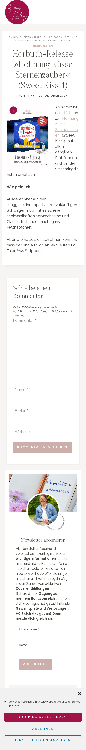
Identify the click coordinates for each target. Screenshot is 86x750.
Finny (30, 95)
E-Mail (21, 410)
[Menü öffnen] (77, 12)
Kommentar (24, 320)
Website (22, 431)
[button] (80, 694)
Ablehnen (43, 729)
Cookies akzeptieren (43, 717)
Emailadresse (29, 629)
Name (21, 389)
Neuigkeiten (43, 45)
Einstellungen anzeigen (43, 740)
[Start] (10, 37)
